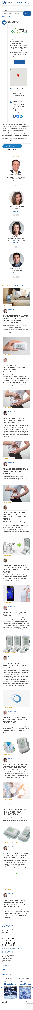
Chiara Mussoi (12, 559)
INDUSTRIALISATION (10, 653)
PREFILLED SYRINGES (10, 843)
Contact (4, 962)
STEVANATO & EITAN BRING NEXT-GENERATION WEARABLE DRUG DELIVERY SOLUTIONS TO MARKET (16, 568)
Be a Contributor (6, 957)
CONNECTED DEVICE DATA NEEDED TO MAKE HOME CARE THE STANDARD (15, 720)
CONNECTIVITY (9, 459)
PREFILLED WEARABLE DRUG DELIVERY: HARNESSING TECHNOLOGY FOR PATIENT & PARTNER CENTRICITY (15, 903)
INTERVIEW (7, 602)
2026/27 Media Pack (7, 960)
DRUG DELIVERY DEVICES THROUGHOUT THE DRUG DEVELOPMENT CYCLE (14, 420)
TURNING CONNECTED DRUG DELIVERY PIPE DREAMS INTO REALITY (15, 471)
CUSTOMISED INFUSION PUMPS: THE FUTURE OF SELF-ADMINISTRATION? (16, 812)
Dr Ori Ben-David (12, 411)
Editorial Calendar (7, 958)
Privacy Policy (18, 948)
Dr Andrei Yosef (12, 359)
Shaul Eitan (11, 803)
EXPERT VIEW (8, 707)
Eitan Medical (16, 181)
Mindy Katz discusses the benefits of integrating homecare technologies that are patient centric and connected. (15, 478)
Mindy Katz (16, 238)
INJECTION (7, 306)
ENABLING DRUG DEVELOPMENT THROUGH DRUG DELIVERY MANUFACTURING (14, 368)
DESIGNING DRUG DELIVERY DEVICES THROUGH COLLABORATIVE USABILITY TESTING (14, 515)
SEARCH (4, 10)
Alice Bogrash (12, 506)
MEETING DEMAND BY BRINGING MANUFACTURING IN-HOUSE (15, 665)
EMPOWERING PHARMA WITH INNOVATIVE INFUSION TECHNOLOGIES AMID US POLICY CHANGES (15, 319)
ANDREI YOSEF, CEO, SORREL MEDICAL (15, 614)
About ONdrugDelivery (8, 955)
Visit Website (19, 62)
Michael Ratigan (16, 176)
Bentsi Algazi (11, 657)
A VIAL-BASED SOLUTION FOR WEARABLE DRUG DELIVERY (15, 766)
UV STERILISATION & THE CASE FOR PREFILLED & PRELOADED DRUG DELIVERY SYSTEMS (16, 855)
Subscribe (20, 2)
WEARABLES (7, 355)
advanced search (7, 16)
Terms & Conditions (7, 948)
